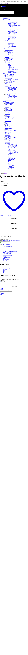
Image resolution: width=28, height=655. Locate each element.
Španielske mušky (11, 97)
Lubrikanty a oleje (9, 149)
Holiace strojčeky (11, 158)
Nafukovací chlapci (9, 61)
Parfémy (9, 160)
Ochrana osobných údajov (8, 262)
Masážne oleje (8, 111)
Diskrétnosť (5, 269)
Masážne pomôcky (9, 103)
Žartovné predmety (9, 118)
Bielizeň (4, 131)
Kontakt (4, 256)
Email (1, 277)
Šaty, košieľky (8, 132)
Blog (4, 258)
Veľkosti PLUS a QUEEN (10, 137)
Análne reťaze (11, 55)
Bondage (5, 119)
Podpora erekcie (11, 95)
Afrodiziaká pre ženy (12, 146)
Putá (6, 122)
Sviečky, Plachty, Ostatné (10, 130)
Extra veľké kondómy (12, 92)
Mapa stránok (5, 260)
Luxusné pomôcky (9, 59)
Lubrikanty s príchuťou (13, 152)
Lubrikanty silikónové (12, 151)
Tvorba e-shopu (14, 286)
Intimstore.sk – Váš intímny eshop (10, 251)
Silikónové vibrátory (12, 33)
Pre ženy (4, 48)
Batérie (9, 39)
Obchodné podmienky (7, 252)
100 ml (5, 173)
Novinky (4, 169)
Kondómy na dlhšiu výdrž (13, 93)
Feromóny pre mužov (12, 96)
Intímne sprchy (11, 159)
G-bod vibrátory (11, 24)
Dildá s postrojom (11, 44)
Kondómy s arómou (12, 89)
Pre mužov (5, 73)
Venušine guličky (9, 50)
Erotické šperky (11, 165)
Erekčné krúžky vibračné (13, 79)
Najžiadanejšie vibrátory (13, 22)
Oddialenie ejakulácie (12, 145)
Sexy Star (4, 241)
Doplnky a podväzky (12, 72)
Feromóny (7, 112)
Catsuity (9, 65)
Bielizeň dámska (8, 62)
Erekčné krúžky (8, 78)
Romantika (7, 116)
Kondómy (7, 86)
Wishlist (4, 272)
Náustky (7, 129)
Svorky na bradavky (9, 125)
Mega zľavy (5, 18)
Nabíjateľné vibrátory (12, 32)
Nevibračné (10, 52)
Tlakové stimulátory (12, 28)
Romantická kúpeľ (12, 117)
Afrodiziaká (7, 94)
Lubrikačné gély (8, 85)
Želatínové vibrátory (12, 34)
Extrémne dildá (11, 47)
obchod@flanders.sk (7, 246)
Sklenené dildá (11, 43)
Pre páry (4, 101)
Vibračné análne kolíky (13, 37)
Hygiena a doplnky (9, 156)
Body (9, 64)
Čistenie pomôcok (11, 157)
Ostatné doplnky (8, 162)
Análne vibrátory (11, 31)
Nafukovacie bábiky (9, 76)
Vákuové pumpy (8, 82)
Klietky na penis (11, 81)
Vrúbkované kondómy (12, 88)
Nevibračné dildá (8, 40)
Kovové (9, 54)
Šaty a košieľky (11, 67)
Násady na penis (8, 80)
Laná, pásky (7, 126)
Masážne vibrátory (12, 26)
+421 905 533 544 (6, 244)
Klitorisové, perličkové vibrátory (14, 25)
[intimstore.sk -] (4, 6)
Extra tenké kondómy (12, 90)
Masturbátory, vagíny (9, 74)
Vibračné (10, 53)
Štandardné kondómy (12, 87)
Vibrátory (7, 21)
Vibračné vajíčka (11, 30)
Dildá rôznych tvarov (12, 46)
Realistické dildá (11, 41)
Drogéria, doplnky (6, 140)
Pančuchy (10, 66)
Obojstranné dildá (11, 45)
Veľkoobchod (5, 270)
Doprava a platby (6, 268)
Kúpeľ (9, 154)
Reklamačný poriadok (7, 253)
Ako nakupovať (6, 259)
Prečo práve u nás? (6, 267)
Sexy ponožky (11, 71)
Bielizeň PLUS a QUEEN (13, 69)
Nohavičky (10, 68)
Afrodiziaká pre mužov (13, 144)
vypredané (2, 173)
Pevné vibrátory (11, 36)
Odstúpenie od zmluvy (7, 255)
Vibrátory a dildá (6, 19)
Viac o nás (5, 271)
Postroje (7, 107)
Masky (6, 124)
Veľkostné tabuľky (6, 257)
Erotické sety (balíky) (9, 102)
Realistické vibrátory (12, 23)
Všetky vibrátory (11, 38)
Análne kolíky (8, 51)
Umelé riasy (10, 166)
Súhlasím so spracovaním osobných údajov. (10, 279)
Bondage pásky (8, 128)
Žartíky (9, 164)
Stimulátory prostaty (9, 75)
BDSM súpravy (8, 121)
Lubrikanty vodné (11, 150)
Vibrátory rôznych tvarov (13, 29)
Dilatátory (7, 83)
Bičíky (6, 123)
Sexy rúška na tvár (12, 168)
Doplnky (7, 139)
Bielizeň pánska (8, 98)
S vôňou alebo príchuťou (16, 240)
